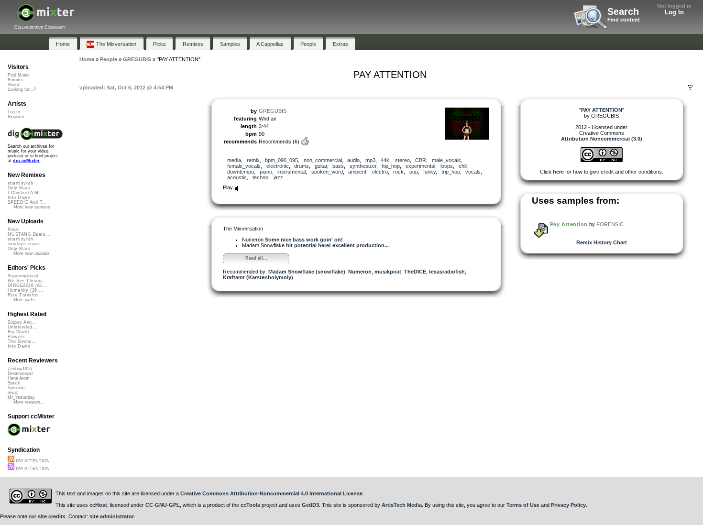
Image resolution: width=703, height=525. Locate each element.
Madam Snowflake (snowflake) (306, 271)
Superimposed (23, 275)
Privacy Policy (568, 505)
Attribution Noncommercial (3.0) (601, 139)
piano (266, 172)
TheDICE (415, 271)
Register (16, 116)
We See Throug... (27, 280)
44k (385, 160)
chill (463, 166)
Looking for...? (22, 89)
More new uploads (31, 253)
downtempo (240, 172)
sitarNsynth (20, 183)
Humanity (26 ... (26, 290)
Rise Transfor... (25, 295)
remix (253, 160)
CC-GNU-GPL (162, 505)
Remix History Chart (601, 242)
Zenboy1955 (20, 368)
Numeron (360, 271)
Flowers (16, 336)
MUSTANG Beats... (29, 234)
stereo (402, 160)
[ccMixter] (45, 18)
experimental (420, 166)
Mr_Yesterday (21, 397)
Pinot (13, 229)
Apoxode (16, 387)
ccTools (250, 505)
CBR (420, 160)
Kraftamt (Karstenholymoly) (258, 277)
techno (260, 177)
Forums (15, 79)
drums (301, 166)
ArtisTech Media (402, 505)
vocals (473, 172)
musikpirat (387, 271)
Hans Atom (19, 378)
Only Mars (19, 188)
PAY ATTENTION (32, 461)
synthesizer (363, 166)
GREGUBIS (272, 111)
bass (338, 166)
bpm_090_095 (281, 160)
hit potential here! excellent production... (337, 245)
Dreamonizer (20, 373)
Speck (14, 383)
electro (380, 172)
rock (398, 172)
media (234, 160)
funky (429, 172)
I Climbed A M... (25, 192)
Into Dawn (19, 197)
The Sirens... (22, 341)
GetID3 (310, 505)
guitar (321, 166)
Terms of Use (522, 505)
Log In (674, 12)
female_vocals (244, 166)
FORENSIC (610, 224)
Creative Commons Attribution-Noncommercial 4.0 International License (271, 493)
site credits (52, 516)
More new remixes (31, 207)
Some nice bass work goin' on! (304, 239)
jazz (278, 177)
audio (353, 160)
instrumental (291, 172)
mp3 (370, 160)
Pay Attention (569, 224)
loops (446, 166)
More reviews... (28, 402)
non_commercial (323, 160)
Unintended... (22, 327)
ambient (357, 172)
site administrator (111, 516)
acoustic (237, 177)
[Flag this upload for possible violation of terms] (690, 87)
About (13, 84)
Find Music (19, 75)
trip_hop (450, 172)
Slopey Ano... (22, 322)
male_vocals (446, 160)
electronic (277, 166)
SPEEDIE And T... (27, 202)
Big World (18, 331)
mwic (13, 392)
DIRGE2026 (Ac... (27, 285)
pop (413, 172)
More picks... (26, 299)
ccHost (98, 505)
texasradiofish (447, 271)
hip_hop (391, 166)
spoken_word (327, 172)
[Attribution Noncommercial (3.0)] (602, 160)
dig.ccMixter (26, 160)
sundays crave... (26, 243)
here (558, 172)
